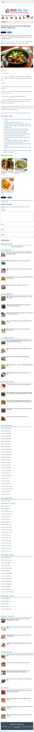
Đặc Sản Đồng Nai (6, 522)
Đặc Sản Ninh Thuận (7, 573)
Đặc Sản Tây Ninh (6, 543)
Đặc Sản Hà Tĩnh (6, 565)
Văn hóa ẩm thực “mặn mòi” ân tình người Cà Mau (19, 679)
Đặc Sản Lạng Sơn (6, 462)
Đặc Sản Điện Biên (6, 438)
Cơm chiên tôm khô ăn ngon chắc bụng (13, 142)
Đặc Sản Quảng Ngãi (7, 584)
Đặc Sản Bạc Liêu (6, 506)
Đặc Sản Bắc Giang (6, 428)
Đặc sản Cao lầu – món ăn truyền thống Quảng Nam (19, 365)
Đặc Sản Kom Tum (6, 606)
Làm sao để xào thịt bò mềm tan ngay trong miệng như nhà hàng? (18, 691)
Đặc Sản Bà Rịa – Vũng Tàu (8, 503)
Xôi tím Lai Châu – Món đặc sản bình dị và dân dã (19, 269)
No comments (4, 30)
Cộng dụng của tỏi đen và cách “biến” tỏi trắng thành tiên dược (18, 619)
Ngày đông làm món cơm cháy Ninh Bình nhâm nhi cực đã (19, 277)
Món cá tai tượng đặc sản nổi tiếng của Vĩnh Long (19, 321)
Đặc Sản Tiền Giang (6, 545)
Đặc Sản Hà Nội (5, 446)
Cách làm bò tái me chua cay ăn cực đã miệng (15, 132)
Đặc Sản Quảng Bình (7, 578)
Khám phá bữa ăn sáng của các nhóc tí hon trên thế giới (18, 635)
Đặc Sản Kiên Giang (7, 532)
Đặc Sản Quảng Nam (7, 581)
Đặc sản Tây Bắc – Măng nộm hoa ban (17, 285)
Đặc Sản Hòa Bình (6, 454)
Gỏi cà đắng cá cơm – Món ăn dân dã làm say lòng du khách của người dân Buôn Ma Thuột (19, 393)
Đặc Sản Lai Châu (6, 459)
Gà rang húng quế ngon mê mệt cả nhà (13, 122)
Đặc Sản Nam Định (6, 467)
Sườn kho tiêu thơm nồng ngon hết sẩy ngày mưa (16, 140)
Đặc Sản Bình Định (6, 557)
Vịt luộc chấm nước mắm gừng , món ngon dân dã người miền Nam (19, 313)
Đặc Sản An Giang (6, 500)
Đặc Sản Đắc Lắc (6, 598)
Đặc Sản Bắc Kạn (6, 430)
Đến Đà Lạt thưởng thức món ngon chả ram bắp (18, 349)
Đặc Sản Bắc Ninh (6, 433)
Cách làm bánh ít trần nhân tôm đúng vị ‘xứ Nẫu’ (18, 373)
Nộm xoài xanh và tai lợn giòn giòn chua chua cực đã (19, 715)
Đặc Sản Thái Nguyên (7, 486)
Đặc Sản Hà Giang (6, 441)
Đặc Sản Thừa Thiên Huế (8, 592)
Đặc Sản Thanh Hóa (6, 589)
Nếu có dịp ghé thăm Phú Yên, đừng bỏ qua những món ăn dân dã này (18, 341)
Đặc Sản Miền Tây (6, 537)
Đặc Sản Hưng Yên (6, 457)
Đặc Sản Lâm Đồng (6, 609)
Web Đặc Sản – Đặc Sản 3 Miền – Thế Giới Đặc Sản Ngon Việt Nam (19, 727)
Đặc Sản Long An (6, 535)
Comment (3, 210)
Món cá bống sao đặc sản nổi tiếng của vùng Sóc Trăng (19, 297)
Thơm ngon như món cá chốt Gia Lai (16, 416)
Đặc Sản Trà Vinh (6, 548)
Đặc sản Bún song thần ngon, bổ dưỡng (17, 356)
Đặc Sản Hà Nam (6, 444)
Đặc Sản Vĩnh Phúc (6, 491)
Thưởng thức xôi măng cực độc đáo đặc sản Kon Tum (19, 409)
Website (3, 234)
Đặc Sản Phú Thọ (6, 473)
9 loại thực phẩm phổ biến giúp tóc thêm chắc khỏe (19, 643)
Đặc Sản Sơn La (6, 478)
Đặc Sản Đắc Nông (6, 601)
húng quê (20, 200)
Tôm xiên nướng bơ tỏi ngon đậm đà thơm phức (18, 699)
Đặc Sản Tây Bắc (6, 481)
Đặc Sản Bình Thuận (7, 560)
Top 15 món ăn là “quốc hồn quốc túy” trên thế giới (19, 655)
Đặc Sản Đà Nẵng (6, 563)
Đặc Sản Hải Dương (7, 449)
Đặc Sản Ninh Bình (6, 470)
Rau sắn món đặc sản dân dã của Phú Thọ (18, 260)
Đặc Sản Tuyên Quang (7, 488)
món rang (5, 201)
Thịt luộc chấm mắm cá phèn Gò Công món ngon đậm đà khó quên (18, 305)
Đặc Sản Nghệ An (6, 570)
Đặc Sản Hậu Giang (6, 527)
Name (2, 224)
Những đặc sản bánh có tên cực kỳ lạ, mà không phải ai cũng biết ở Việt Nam (18, 671)
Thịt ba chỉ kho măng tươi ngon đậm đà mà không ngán (17, 134)
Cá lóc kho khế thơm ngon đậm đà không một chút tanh (17, 124)
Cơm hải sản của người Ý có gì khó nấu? (18, 662)
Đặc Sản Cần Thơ (6, 519)
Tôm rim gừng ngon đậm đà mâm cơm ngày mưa (16, 130)
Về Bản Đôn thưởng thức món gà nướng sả (18, 384)
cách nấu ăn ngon (5, 200)
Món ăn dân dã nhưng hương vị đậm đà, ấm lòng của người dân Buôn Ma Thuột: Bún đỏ (19, 401)
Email (2, 229)
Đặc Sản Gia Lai (6, 603)
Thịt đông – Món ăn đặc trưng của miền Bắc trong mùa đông (18, 253)
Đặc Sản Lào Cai (6, 465)
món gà (17, 113)
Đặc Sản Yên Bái (6, 494)
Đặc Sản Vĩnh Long (6, 551)
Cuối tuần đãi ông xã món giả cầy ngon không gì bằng (19, 707)
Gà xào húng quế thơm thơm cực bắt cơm (14, 135)
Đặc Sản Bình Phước (7, 514)
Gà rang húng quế (13, 200)
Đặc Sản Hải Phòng (6, 452)
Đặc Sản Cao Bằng (6, 436)
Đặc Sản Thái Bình (6, 483)
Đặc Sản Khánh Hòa (7, 568)
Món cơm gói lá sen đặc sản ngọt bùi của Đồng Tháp (18, 329)
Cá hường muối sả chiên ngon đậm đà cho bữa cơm (16, 129)
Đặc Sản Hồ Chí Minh (7, 529)
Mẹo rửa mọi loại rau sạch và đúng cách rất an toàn (19, 627)
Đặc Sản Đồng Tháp (6, 524)
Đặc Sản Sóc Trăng (6, 540)
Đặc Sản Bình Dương (7, 511)
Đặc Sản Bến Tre (6, 508)
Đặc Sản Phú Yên (6, 576)
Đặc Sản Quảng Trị (6, 586)
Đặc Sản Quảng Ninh (7, 475)
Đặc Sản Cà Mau (6, 516)
